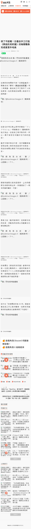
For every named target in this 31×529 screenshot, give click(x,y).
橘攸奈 (17, 11)
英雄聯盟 (9, 11)
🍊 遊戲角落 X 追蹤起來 (13, 347)
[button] (29, 2)
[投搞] (21, 2)
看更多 (16, 459)
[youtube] (24, 2)
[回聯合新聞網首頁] (2, 2)
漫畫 (9, 381)
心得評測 (11, 6)
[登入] (27, 2)
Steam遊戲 (25, 11)
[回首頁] (5, 2)
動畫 (3, 381)
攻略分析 (3, 6)
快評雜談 (25, 6)
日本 (25, 381)
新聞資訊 (18, 6)
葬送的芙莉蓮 (16, 381)
